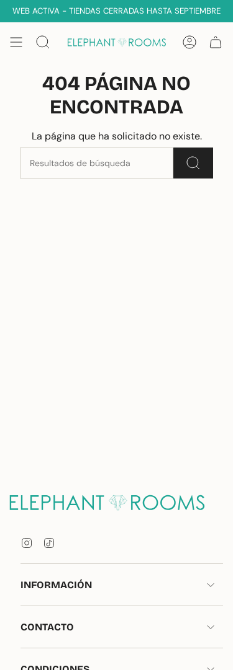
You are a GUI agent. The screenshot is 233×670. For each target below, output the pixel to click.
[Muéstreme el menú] (16, 42)
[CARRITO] (216, 42)
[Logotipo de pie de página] (116, 502)
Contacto (47, 627)
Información (56, 585)
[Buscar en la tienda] (193, 163)
